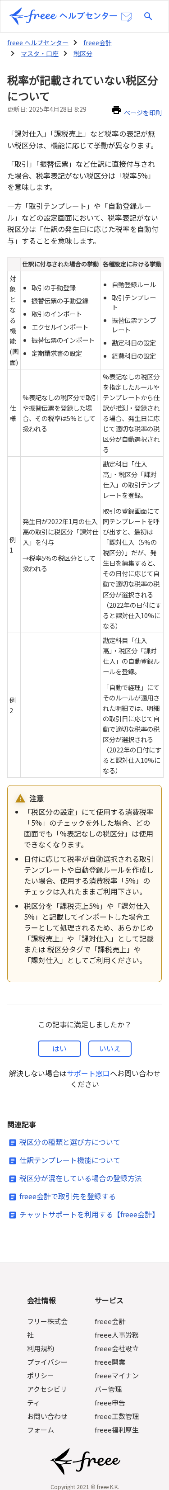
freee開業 (110, 1362)
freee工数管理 (117, 1416)
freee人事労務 (117, 1334)
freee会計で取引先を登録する (67, 1196)
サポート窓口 (88, 1073)
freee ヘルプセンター (38, 42)
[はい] (59, 1049)
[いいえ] (110, 1049)
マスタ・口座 (40, 53)
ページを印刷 (143, 112)
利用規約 (40, 1348)
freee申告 (110, 1402)
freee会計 (97, 42)
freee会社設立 (117, 1348)
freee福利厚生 (117, 1429)
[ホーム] (63, 16)
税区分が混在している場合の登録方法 (80, 1178)
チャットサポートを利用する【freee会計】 (89, 1214)
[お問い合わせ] (126, 17)
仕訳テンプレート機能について (69, 1159)
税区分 (82, 53)
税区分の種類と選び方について (69, 1141)
